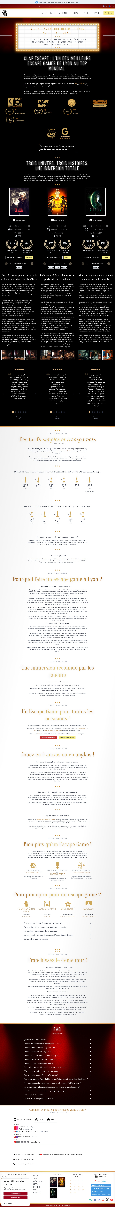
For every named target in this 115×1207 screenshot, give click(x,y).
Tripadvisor (57, 418)
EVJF (40, 730)
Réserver (29, 258)
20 (83, 1190)
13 (82, 1187)
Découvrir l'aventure (14, 258)
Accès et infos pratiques (45, 6)
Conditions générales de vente (52, 1205)
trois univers (41, 734)
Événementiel (63, 13)
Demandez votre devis (48, 737)
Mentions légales (66, 1205)
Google (96, 418)
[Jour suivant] (32, 263)
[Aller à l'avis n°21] (18, 412)
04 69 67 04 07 (24, 6)
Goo (19, 418)
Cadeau (75, 13)
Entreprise (85, 13)
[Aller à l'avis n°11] (15, 412)
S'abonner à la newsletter (102, 1195)
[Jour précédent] (6, 263)
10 (70, 1187)
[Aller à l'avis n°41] (23, 412)
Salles (44, 13)
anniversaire (27, 85)
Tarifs (52, 13)
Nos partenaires (58, 6)
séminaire (59, 730)
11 (74, 1187)
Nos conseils (37, 1193)
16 (78, 1190)
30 (74, 1193)
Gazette (97, 13)
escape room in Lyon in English (45, 819)
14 (70, 1190)
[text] (20, 263)
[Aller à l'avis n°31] (20, 412)
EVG (35, 730)
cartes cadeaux (62, 559)
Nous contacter (33, 6)
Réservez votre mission (67, 737)
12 (78, 1187)
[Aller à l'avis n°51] (25, 412)
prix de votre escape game (65, 450)
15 (74, 1190)
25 (70, 1193)
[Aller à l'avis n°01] (13, 412)
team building (79, 83)
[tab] (23, 1119)
